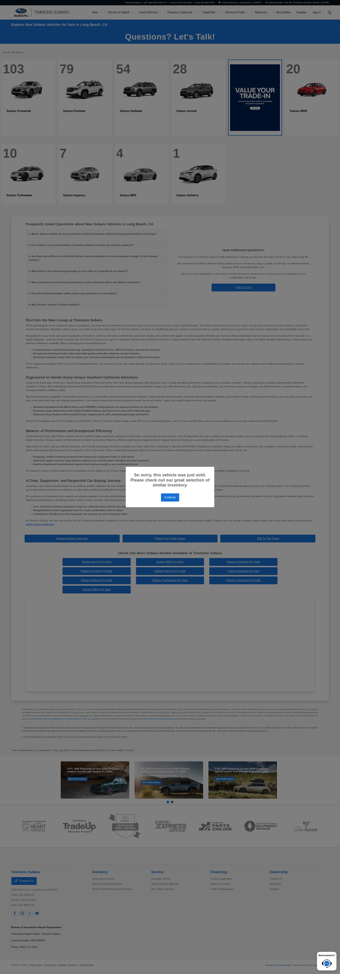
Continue (170, 497)
